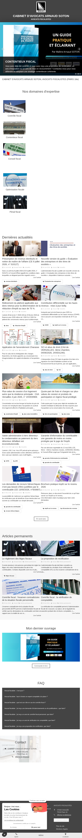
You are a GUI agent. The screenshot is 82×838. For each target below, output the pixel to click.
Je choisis (13, 827)
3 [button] (78, 73)
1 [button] (75, 73)
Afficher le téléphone (22, 757)
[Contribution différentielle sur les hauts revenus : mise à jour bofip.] (60, 293)
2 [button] (77, 73)
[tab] (41, 691)
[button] (4, 834)
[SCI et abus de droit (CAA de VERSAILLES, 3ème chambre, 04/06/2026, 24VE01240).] (60, 337)
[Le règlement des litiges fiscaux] (21, 548)
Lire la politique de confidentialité (13, 820)
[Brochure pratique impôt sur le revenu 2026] (60, 474)
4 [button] (80, 73)
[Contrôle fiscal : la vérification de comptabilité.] (60, 587)
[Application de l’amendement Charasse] (21, 337)
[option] (41, 49)
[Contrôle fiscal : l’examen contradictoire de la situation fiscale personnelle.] (21, 587)
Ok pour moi (35, 827)
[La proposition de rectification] (60, 548)
